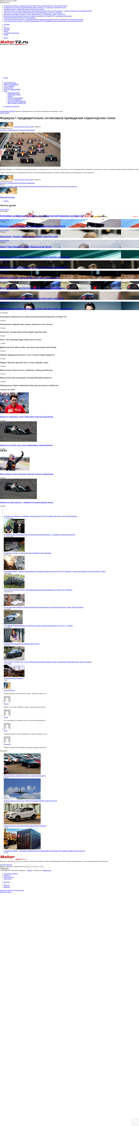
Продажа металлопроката (14, 678)
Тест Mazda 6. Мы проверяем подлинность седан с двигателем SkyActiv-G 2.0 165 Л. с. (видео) (38, 626)
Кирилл (6, 704)
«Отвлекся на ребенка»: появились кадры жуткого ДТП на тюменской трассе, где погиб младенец (35, 6)
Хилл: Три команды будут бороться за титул (26, 246)
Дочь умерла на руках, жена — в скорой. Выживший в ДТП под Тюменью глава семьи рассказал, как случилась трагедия (43, 21)
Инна (5, 731)
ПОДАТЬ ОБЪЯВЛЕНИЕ (12, 89)
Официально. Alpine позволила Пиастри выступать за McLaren (36, 308)
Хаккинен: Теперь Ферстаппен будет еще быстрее (29, 236)
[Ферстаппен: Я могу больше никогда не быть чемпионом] (15, 470)
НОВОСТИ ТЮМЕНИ (11, 84)
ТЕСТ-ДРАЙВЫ (9, 86)
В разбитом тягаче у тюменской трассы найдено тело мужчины (24, 9)
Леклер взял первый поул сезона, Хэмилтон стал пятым (32, 226)
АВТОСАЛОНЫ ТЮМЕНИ (17, 101)
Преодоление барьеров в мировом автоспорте (22, 644)
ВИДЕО (10, 96)
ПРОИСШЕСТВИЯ (14, 94)
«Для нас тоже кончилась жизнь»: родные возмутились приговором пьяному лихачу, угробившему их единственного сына (43, 19)
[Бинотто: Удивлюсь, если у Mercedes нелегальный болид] (14, 413)
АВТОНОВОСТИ (10, 82)
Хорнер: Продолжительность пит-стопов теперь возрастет (34, 267)
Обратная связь (9, 877)
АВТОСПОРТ (8, 88)
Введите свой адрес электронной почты (13, 866)
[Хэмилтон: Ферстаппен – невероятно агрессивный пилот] (18, 498)
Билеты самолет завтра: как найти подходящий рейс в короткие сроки (30, 801)
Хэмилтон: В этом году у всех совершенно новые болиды (26, 445)
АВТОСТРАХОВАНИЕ (15, 98)
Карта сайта (7, 879)
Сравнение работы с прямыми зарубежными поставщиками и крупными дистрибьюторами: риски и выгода (44, 851)
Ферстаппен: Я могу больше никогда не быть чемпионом (26, 474)
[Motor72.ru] (15, 45)
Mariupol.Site (47, 870)
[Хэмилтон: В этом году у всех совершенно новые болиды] (18, 441)
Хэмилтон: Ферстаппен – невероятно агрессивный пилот (26, 502)
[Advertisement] (69, 60)
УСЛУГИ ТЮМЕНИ (14, 100)
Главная (2, 111)
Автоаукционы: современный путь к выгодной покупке (24, 776)
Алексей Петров (19, 126)
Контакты (7, 875)
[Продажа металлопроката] (14, 676)
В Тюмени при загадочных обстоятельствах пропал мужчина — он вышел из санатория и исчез (35, 7)
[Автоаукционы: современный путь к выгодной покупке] (22, 774)
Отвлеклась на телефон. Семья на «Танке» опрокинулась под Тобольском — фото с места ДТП (34, 14)
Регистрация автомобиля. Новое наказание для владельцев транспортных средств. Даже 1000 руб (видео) (43, 607)
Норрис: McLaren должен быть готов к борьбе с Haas (30, 277)
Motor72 (29, 870)
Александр (7, 744)
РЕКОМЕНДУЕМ (13, 93)
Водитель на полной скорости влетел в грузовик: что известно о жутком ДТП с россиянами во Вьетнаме (38, 16)
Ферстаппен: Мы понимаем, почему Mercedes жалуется (32, 298)
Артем (6, 717)
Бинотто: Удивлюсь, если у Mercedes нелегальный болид (26, 416)
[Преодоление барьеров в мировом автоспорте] (14, 642)
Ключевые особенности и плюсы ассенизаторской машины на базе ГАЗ (41, 215)
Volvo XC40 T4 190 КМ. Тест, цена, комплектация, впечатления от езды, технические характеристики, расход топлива (48, 662)
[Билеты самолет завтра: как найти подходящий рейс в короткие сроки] (22, 799)
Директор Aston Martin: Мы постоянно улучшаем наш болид (35, 256)
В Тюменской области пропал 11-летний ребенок (20, 17)
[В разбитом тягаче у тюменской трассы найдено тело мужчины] (14, 551)
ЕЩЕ (5, 91)
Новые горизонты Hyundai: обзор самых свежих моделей (25, 826)
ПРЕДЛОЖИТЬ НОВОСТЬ (17, 103)
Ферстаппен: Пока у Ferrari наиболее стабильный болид (32, 287)
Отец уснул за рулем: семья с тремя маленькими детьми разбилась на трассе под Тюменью (33, 12)
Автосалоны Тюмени (10, 873)
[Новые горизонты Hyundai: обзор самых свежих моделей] (22, 824)
